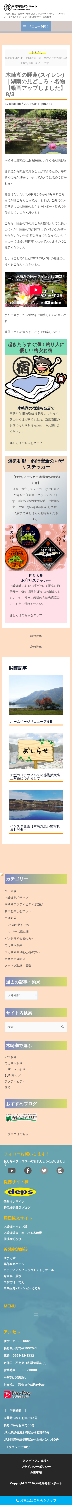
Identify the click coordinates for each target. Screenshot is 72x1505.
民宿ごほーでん (14, 1282)
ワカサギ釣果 (13, 945)
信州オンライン (14, 1201)
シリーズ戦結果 (18, 931)
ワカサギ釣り (13, 1063)
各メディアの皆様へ (36, 1461)
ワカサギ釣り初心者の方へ (22, 952)
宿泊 (8, 1087)
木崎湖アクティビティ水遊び (24, 904)
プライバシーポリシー (36, 1466)
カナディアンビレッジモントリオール (29, 1270)
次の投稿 (36, 647)
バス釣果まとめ (18, 925)
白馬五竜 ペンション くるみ (22, 1288)
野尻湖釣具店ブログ (17, 1207)
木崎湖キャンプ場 (15, 1227)
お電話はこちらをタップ (38, 1500)
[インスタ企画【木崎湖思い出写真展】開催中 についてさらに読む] (36, 805)
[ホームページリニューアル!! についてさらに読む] (36, 695)
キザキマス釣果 (15, 959)
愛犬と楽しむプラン (18, 911)
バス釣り (10, 1057)
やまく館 (10, 1258)
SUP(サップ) (13, 1075)
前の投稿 (36, 636)
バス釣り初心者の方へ (19, 938)
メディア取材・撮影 (18, 966)
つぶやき (10, 891)
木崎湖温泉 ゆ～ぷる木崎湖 (23, 1233)
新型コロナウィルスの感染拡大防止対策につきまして (35, 776)
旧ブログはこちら (16, 1134)
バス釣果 (10, 918)
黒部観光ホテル (14, 1264)
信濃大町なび (12, 1239)
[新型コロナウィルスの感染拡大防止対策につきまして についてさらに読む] (36, 750)
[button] (36, 1315)
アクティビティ (15, 1081)
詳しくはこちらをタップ (26, 443)
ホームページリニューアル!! (31, 721)
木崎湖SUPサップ (16, 897)
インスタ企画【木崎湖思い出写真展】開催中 (35, 827)
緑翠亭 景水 (12, 1276)
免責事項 (36, 1472)
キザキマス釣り (15, 1069)
